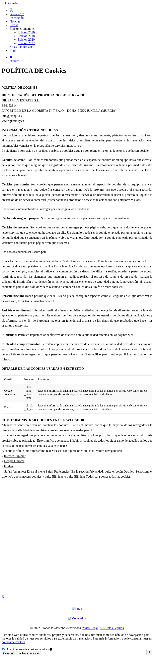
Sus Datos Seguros (112, 628)
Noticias (15, 21)
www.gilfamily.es (13, 121)
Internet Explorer (14, 456)
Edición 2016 (26, 32)
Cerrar (7, 653)
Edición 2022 (26, 43)
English (14, 50)
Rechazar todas (27, 653)
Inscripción (17, 17)
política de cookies (13, 642)
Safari (8, 471)
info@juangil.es (12, 116)
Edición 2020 (26, 39)
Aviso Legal (90, 628)
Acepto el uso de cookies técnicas (27, 649)
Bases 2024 (17, 14)
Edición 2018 (26, 36)
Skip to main (10, 3)
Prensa (14, 25)
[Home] (11, 57)
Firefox (8, 466)
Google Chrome (14, 461)
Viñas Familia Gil (21, 46)
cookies (14, 60)
